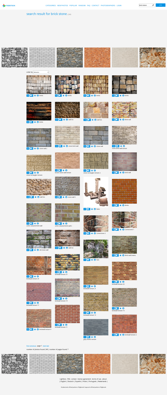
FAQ (88, 5)
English (63, 381)
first (27, 346)
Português (92, 381)
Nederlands (102, 381)
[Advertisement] (83, 31)
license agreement (84, 379)
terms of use (96, 379)
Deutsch (71, 381)
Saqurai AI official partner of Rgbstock (95, 387)
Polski (85, 381)
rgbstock (10, 5)
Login (119, 5)
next (44, 346)
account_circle (38, 95)
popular (73, 5)
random (82, 5)
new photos (62, 5)
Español (78, 381)
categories (51, 5)
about (104, 379)
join (160, 5)
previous (33, 346)
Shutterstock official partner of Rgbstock (72, 387)
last (47, 346)
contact (95, 5)
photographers (108, 5)
